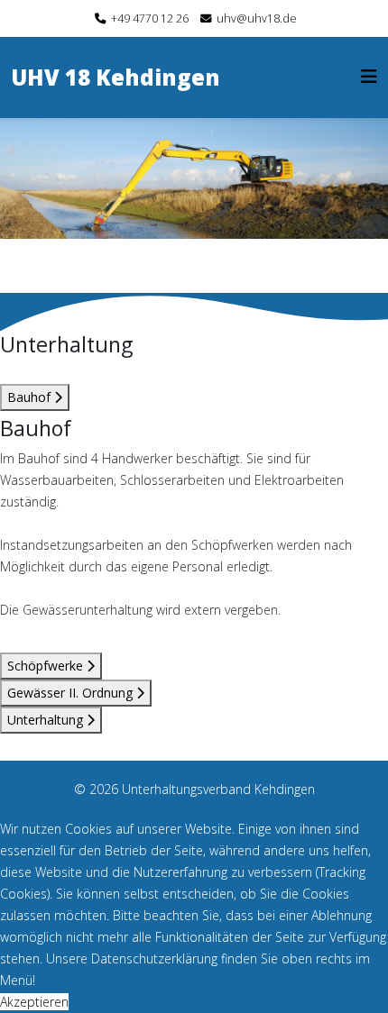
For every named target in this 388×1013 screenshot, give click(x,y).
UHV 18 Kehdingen (115, 77)
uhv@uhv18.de (257, 18)
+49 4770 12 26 (150, 18)
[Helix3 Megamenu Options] (369, 76)
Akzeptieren (34, 1001)
